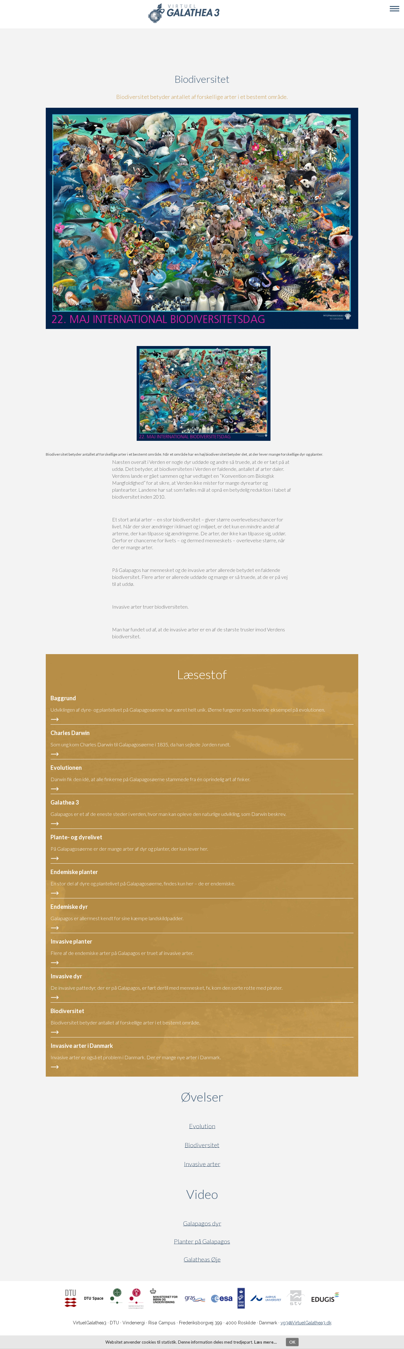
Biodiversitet (202, 1145)
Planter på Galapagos (202, 1241)
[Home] (183, 22)
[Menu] (394, 9)
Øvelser (202, 1096)
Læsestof (202, 674)
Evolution (202, 1126)
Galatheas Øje (202, 1259)
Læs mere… (265, 1342)
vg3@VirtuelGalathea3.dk (306, 1322)
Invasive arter (202, 1164)
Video (232, 1194)
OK (292, 1342)
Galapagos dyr (202, 1223)
